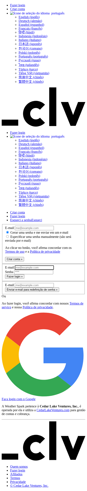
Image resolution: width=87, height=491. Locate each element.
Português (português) (33, 56)
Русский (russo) (30, 60)
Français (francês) (30, 28)
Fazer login (17, 5)
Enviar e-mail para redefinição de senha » (32, 289)
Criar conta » (14, 259)
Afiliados (16, 474)
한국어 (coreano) (30, 48)
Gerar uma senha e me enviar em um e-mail (39, 232)
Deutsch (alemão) (30, 21)
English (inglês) (29, 17)
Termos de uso (14, 251)
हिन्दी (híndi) (26, 32)
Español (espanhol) (31, 24)
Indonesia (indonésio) (33, 36)
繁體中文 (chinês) (31, 81)
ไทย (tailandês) (29, 65)
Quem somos (19, 466)
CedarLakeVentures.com (53, 410)
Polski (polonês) (29, 52)
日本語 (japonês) (30, 44)
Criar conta (17, 9)
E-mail (10, 228)
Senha (9, 272)
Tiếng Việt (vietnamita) (34, 73)
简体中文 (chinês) (31, 77)
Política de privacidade (45, 251)
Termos (15, 478)
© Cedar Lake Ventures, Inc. (29, 485)
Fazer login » (15, 276)
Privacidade (18, 482)
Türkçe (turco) (28, 69)
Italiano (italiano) (30, 40)
